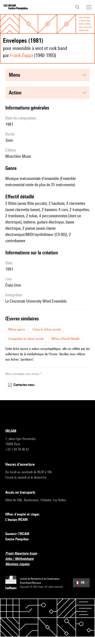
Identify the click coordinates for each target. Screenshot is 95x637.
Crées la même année (46, 329)
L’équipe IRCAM (16, 519)
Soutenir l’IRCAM (17, 534)
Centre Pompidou (17, 539)
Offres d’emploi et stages (22, 514)
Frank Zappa (21, 55)
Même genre (16, 329)
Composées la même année (26, 339)
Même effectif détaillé (65, 339)
